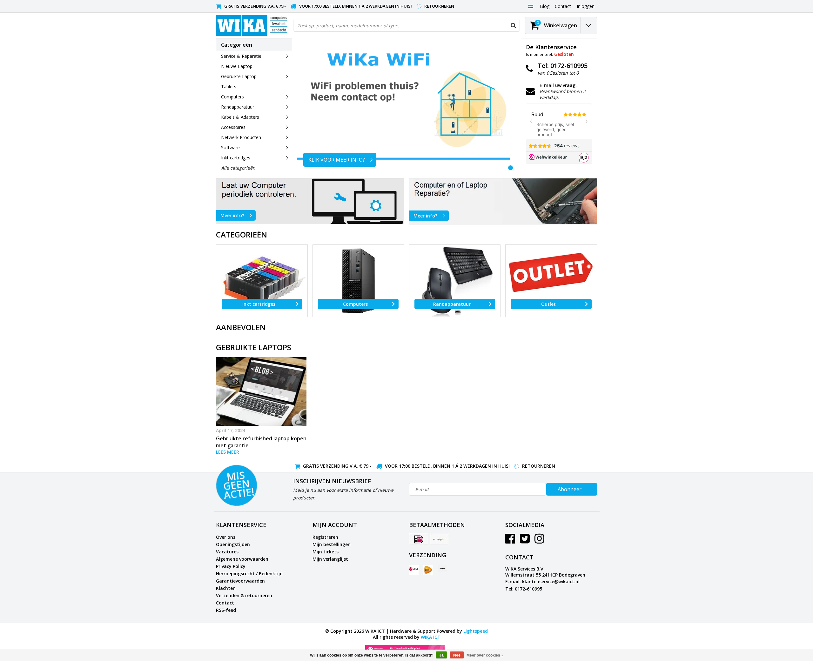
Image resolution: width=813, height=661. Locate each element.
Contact (225, 603)
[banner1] (310, 201)
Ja (441, 655)
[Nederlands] (530, 6)
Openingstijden (233, 544)
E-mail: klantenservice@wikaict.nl (542, 581)
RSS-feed (226, 610)
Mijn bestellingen (331, 544)
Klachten (226, 588)
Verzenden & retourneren (244, 595)
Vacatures (227, 552)
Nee (456, 655)
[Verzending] (414, 570)
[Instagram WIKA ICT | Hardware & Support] (539, 541)
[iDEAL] (418, 539)
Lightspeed (475, 631)
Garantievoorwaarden (240, 581)
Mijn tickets (325, 552)
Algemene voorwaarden (242, 559)
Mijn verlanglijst (330, 559)
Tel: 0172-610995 (523, 589)
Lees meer (227, 452)
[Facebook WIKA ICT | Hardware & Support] (510, 541)
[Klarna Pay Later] (439, 539)
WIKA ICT (430, 637)
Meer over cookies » (485, 655)
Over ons (225, 537)
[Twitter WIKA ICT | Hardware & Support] (525, 541)
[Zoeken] (513, 25)
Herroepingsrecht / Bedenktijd (249, 574)
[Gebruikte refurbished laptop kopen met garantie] (261, 391)
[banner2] (503, 201)
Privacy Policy (230, 566)
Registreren (325, 537)
